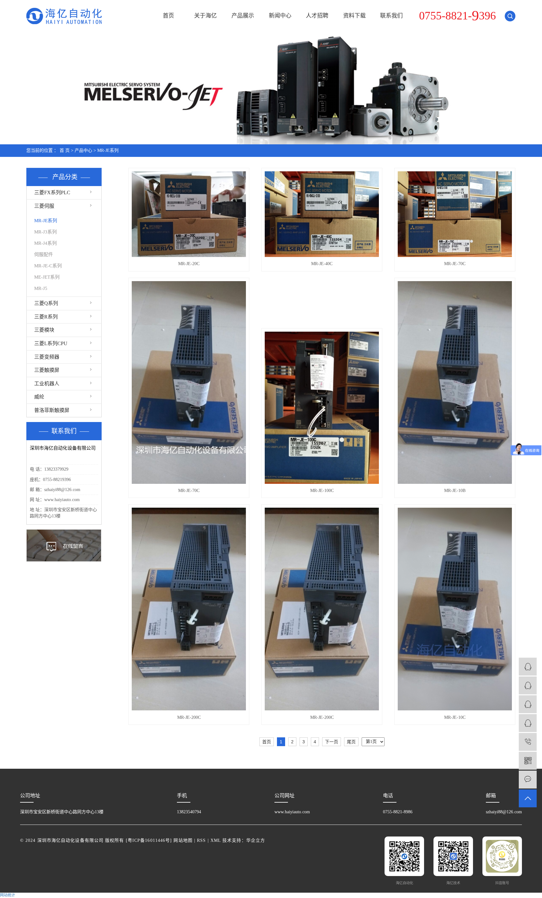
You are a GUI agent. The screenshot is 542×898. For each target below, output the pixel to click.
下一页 (331, 741)
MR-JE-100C (322, 490)
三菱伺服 (44, 206)
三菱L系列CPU (50, 343)
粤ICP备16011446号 (149, 840)
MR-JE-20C (188, 263)
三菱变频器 (46, 357)
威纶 (39, 396)
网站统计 (7, 895)
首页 (168, 16)
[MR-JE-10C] (455, 609)
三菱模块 (44, 330)
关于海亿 (205, 16)
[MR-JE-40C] (322, 214)
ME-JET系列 (47, 277)
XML (215, 840)
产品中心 (83, 150)
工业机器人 (46, 383)
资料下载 (354, 16)
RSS (201, 840)
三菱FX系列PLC (52, 192)
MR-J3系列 (45, 231)
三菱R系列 (46, 316)
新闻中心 (280, 16)
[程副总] (528, 667)
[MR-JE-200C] (189, 609)
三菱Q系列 (46, 303)
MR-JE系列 (108, 150)
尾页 (351, 741)
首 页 (65, 150)
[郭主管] (528, 723)
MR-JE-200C (189, 717)
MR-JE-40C (321, 263)
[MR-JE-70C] (455, 214)
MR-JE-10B (454, 490)
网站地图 (182, 840)
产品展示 (242, 16)
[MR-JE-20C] (189, 214)
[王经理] (528, 704)
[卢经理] (528, 685)
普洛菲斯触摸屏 (51, 410)
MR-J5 (40, 288)
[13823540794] (528, 742)
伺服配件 (43, 254)
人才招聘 (317, 16)
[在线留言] (528, 779)
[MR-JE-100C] (322, 408)
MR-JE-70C (454, 263)
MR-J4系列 (45, 243)
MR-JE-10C (454, 717)
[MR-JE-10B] (455, 382)
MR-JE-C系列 (48, 265)
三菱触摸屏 (46, 370)
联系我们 (391, 16)
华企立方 (255, 840)
